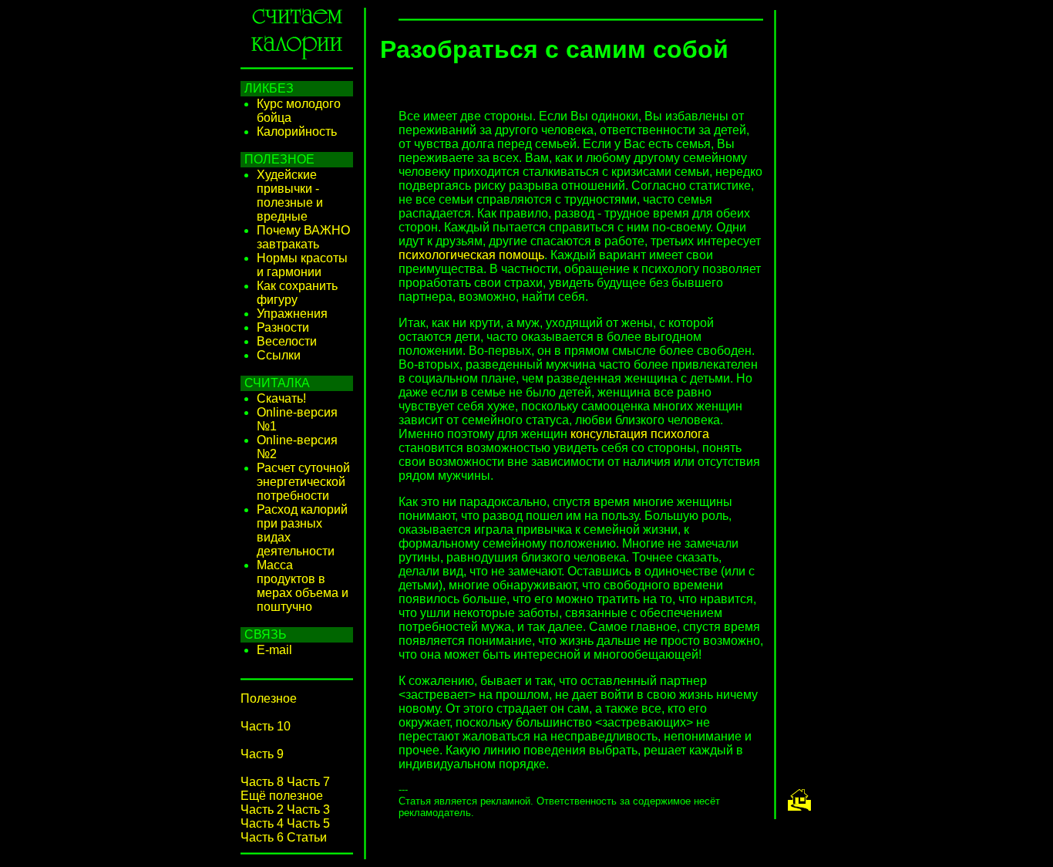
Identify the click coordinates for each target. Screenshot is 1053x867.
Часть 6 (262, 837)
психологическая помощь (471, 254)
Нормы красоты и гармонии (302, 264)
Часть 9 (262, 754)
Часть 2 (262, 809)
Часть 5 (308, 823)
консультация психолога (639, 433)
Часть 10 (266, 726)
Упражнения (292, 313)
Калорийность (297, 131)
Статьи (307, 837)
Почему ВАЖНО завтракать (303, 237)
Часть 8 (262, 781)
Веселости (287, 341)
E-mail (274, 649)
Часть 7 (308, 781)
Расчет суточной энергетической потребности (303, 481)
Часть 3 (308, 809)
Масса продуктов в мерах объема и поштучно (302, 585)
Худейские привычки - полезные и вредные (290, 195)
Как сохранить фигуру (297, 292)
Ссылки (279, 355)
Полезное (269, 698)
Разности (283, 327)
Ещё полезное (282, 795)
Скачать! (281, 398)
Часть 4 (262, 823)
